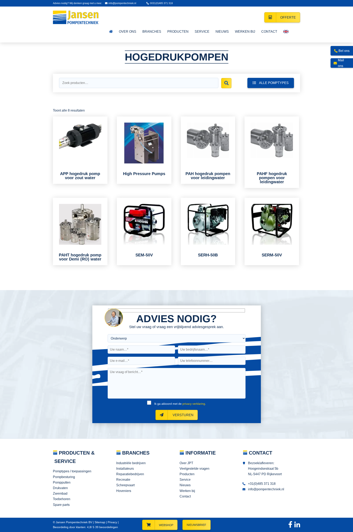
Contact (185, 496)
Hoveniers (123, 491)
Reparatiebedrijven (130, 474)
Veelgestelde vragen (194, 468)
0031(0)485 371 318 (161, 3)
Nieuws (185, 485)
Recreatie (123, 479)
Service (185, 479)
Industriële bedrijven (131, 463)
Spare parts (61, 504)
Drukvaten (60, 488)
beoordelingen (106, 527)
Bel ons (344, 51)
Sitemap (100, 522)
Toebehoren (61, 499)
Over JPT (186, 463)
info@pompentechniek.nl (122, 3)
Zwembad (60, 493)
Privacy (112, 522)
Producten (187, 474)
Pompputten (61, 482)
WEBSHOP (166, 525)
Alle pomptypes (274, 83)
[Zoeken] (226, 83)
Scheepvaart (125, 485)
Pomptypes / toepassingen (72, 471)
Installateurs (125, 468)
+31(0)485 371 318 (262, 483)
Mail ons (341, 62)
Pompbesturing (64, 477)
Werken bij (187, 491)
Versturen (182, 415)
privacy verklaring (193, 403)
